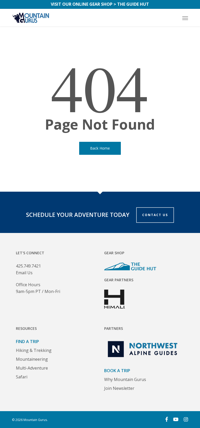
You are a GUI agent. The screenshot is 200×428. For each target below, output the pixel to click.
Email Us (24, 273)
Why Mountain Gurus (125, 379)
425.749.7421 (28, 266)
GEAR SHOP (114, 252)
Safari (21, 377)
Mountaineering (32, 359)
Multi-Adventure (32, 368)
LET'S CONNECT (30, 252)
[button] (185, 18)
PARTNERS (113, 328)
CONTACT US (155, 215)
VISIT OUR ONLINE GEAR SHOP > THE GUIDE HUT (100, 4)
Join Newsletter (119, 388)
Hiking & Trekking (34, 350)
